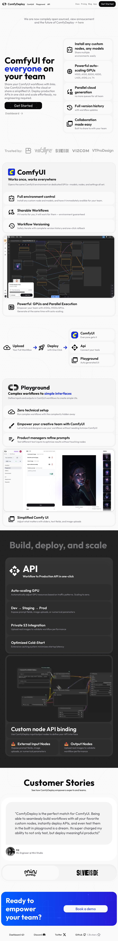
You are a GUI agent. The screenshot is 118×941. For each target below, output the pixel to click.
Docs (77, 4)
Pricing (84, 4)
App (95, 4)
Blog (90, 4)
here (81, 22)
